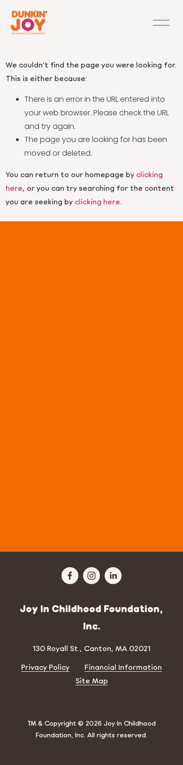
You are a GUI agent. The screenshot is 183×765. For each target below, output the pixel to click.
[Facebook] (69, 575)
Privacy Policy (45, 666)
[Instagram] (91, 575)
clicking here (97, 201)
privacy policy (106, 520)
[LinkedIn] (113, 575)
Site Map (92, 680)
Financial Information (123, 666)
